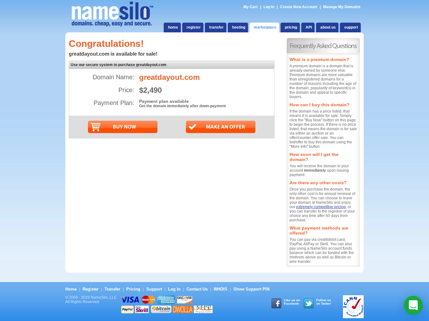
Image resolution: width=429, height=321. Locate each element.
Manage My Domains (342, 7)
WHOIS (220, 289)
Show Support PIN (251, 289)
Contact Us (197, 289)
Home (71, 289)
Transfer (112, 289)
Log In (268, 7)
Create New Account (298, 7)
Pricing (133, 289)
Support (154, 289)
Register (91, 289)
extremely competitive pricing (321, 207)
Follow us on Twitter (323, 301)
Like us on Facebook (292, 301)
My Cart (250, 7)
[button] (413, 305)
